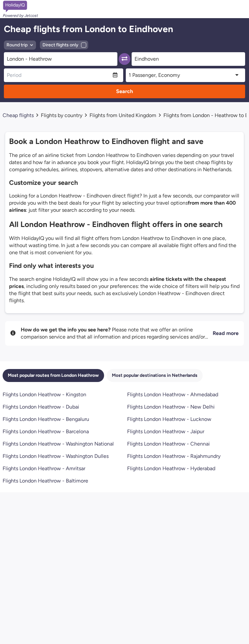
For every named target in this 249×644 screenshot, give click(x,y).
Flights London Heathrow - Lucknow (169, 419)
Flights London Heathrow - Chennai (168, 444)
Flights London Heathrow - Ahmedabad (172, 394)
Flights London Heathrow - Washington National (58, 444)
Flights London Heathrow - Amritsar (44, 468)
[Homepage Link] (20, 6)
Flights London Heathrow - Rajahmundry (173, 456)
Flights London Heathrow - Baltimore (45, 481)
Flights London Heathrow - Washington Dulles (56, 456)
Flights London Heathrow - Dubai (41, 407)
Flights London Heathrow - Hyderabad (171, 468)
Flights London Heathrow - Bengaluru (46, 419)
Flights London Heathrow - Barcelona (46, 431)
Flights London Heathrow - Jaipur (165, 431)
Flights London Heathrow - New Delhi (171, 407)
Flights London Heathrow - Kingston (44, 394)
